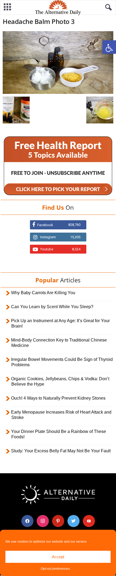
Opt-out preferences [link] (55, 569)
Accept (58, 556)
